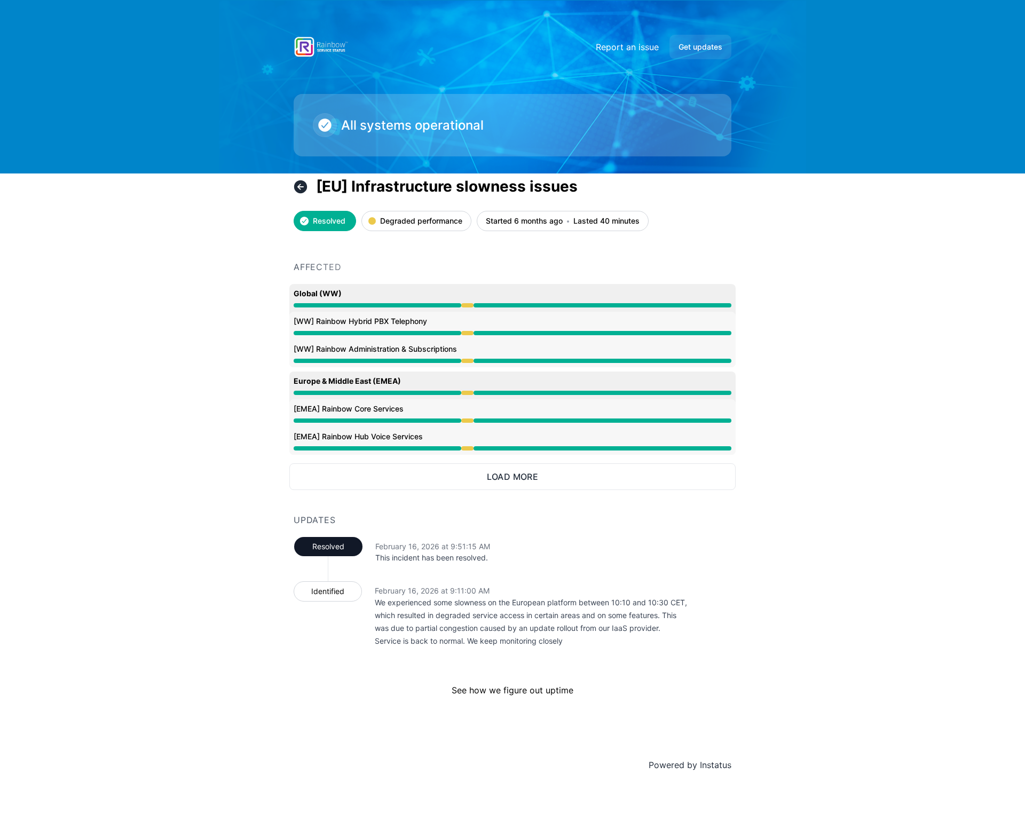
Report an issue (627, 47)
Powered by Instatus (690, 765)
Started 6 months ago (524, 221)
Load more (513, 476)
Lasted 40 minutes (606, 221)
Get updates (700, 46)
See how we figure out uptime (512, 690)
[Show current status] (300, 187)
